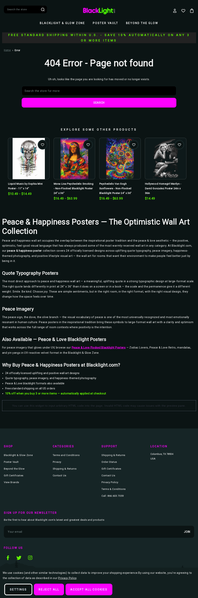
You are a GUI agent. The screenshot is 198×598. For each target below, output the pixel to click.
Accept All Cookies (88, 589)
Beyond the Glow (142, 23)
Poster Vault (105, 23)
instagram (30, 558)
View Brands (11, 482)
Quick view (28, 152)
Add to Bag (165, 164)
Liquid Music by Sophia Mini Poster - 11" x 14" (25, 186)
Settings (18, 589)
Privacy (57, 461)
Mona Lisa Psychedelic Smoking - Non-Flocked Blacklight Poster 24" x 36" (74, 188)
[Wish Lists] (183, 10)
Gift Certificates (13, 475)
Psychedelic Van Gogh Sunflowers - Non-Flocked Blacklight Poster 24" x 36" (115, 188)
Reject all (49, 589)
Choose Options (28, 164)
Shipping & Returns (65, 468)
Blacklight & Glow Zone (62, 23)
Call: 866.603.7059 (113, 495)
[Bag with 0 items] (191, 10)
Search (42, 9)
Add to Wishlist (42, 145)
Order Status (109, 461)
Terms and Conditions (66, 455)
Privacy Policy (110, 482)
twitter (19, 558)
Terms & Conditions (114, 489)
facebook (8, 558)
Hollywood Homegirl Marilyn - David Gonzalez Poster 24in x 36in (163, 188)
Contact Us (60, 475)
